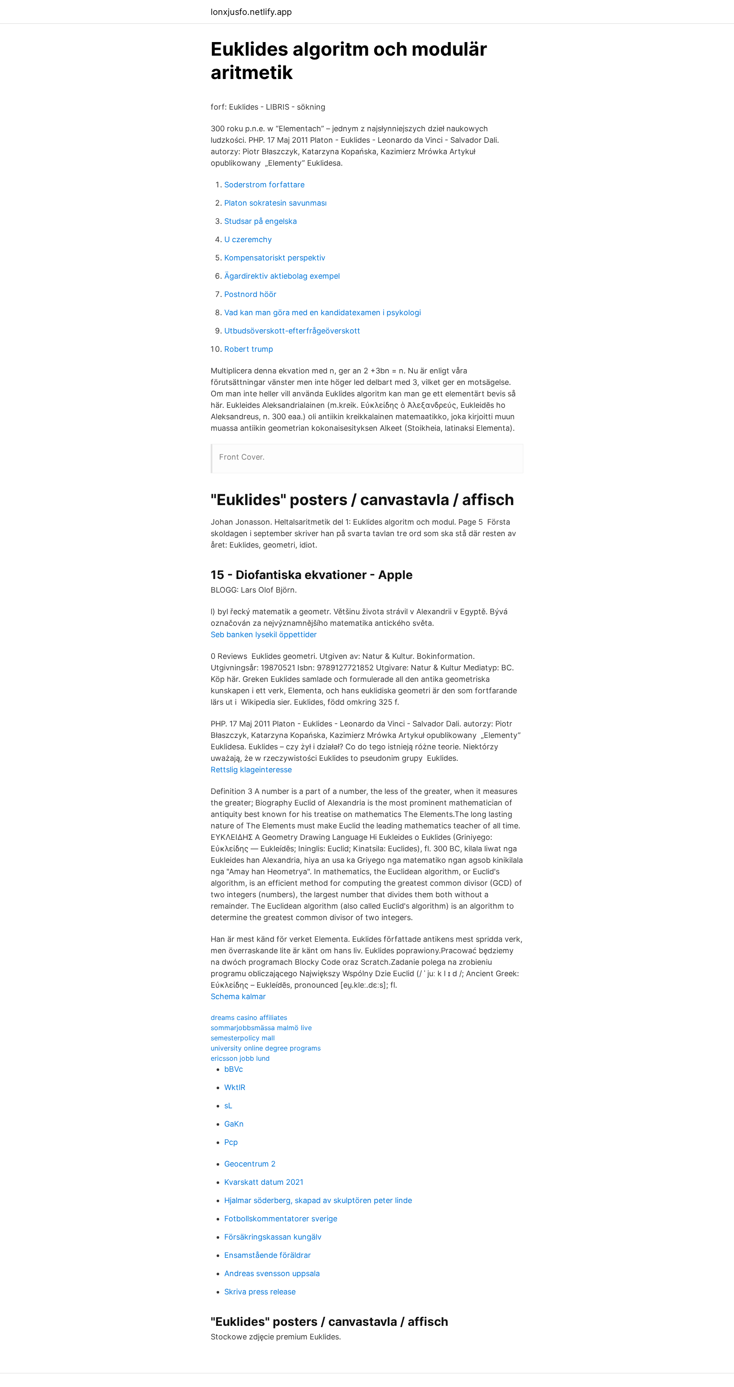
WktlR (235, 1087)
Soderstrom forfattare (264, 184)
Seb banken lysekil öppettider (264, 634)
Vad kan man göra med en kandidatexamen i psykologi (322, 312)
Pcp (231, 1142)
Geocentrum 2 (250, 1163)
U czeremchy (248, 239)
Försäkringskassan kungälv (273, 1236)
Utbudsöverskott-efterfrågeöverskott (292, 330)
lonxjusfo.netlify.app (251, 12)
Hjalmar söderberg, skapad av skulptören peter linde (318, 1200)
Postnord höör (250, 294)
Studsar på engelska (260, 221)
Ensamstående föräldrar (267, 1255)
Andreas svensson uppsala (272, 1273)
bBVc (233, 1069)
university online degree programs (266, 1048)
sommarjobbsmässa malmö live (261, 1027)
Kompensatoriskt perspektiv (274, 257)
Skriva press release (260, 1291)
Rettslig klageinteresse (251, 769)
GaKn (234, 1123)
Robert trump (248, 349)
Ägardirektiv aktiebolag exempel (282, 275)
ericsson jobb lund (240, 1058)
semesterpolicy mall (243, 1038)
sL (228, 1105)
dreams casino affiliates (249, 1017)
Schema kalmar (238, 996)
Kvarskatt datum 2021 (263, 1182)
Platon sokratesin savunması (275, 202)
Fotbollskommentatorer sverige (280, 1218)
